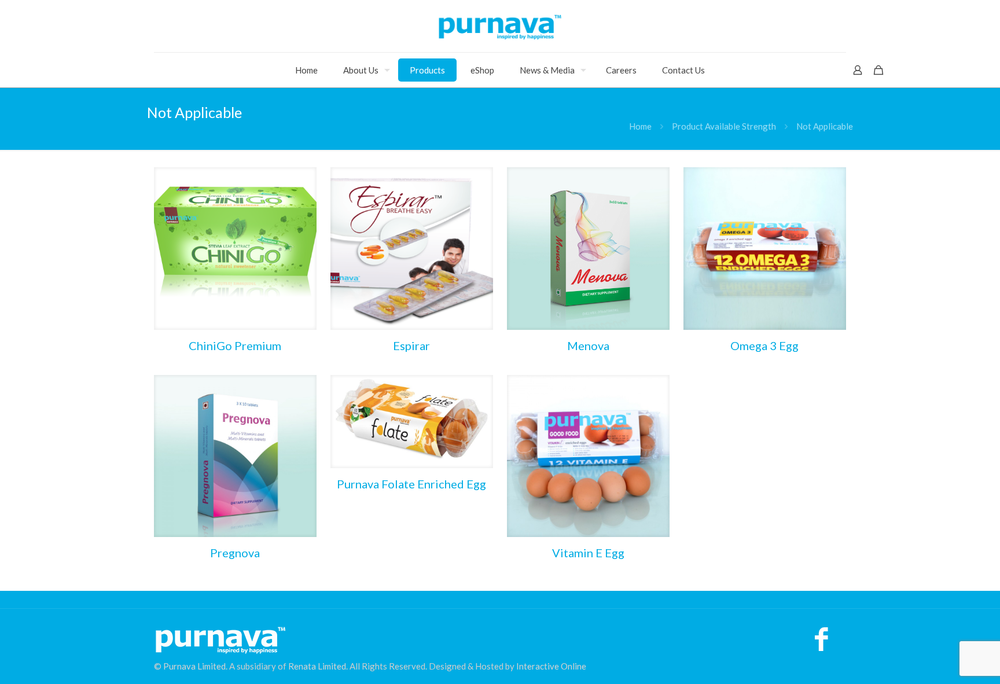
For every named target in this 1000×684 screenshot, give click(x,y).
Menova (588, 345)
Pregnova (235, 553)
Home (640, 126)
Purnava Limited (194, 666)
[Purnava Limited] (500, 26)
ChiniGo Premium (235, 345)
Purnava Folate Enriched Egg (411, 484)
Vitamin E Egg (588, 553)
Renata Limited (317, 666)
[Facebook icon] (821, 644)
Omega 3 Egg (764, 345)
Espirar (411, 345)
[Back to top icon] (944, 660)
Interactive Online (551, 666)
